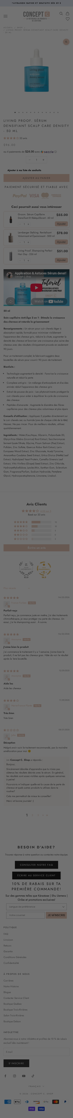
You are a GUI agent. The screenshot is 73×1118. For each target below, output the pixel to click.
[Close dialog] (69, 535)
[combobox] (53, 557)
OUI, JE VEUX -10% (54, 565)
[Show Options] (67, 557)
